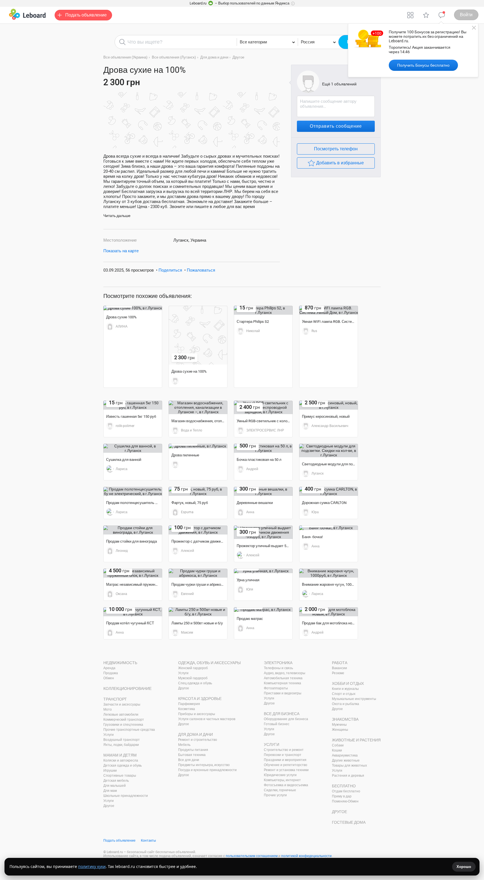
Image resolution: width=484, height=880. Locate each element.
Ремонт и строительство (197, 740)
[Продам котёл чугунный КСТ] (132, 611)
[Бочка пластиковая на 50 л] (263, 448)
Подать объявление (119, 840)
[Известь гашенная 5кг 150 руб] (132, 405)
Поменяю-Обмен (345, 801)
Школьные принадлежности (125, 796)
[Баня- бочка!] (328, 528)
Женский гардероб (193, 668)
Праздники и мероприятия (285, 760)
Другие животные (346, 760)
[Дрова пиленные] (198, 446)
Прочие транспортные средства (129, 730)
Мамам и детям (120, 755)
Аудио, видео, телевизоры (284, 673)
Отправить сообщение (336, 126)
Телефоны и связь (278, 668)
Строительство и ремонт (284, 750)
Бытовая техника (192, 755)
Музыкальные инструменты (354, 699)
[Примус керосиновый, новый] (328, 405)
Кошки (337, 750)
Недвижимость (120, 662)
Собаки (338, 745)
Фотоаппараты (276, 688)
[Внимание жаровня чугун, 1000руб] (328, 573)
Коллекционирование (127, 688)
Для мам (110, 791)
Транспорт (115, 699)
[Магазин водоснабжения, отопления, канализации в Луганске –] (198, 407)
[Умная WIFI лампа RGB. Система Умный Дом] (328, 310)
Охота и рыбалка (345, 704)
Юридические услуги (280, 775)
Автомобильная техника (283, 678)
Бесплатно (344, 786)
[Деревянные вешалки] (263, 491)
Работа (339, 662)
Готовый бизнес (276, 724)
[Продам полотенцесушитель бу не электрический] (132, 491)
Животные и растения (356, 740)
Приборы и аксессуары (196, 714)
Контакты (148, 840)
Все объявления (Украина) (125, 57)
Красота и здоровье (200, 698)
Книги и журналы (345, 689)
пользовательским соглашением (252, 856)
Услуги (108, 735)
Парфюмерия (189, 704)
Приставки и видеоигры (282, 693)
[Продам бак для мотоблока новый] (328, 611)
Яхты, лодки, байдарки (121, 745)
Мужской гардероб (193, 678)
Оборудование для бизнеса (286, 719)
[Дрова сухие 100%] (132, 308)
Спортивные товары (119, 776)
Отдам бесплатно (346, 791)
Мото (107, 709)
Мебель (184, 745)
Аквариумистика (345, 755)
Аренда (109, 668)
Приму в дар (342, 796)
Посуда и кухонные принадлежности (207, 770)
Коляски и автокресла (120, 760)
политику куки (92, 866)
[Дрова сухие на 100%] (198, 335)
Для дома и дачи (214, 57)
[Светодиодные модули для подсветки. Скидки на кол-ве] (328, 450)
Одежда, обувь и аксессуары (209, 662)
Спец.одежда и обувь (195, 683)
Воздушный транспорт (121, 740)
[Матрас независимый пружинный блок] (132, 573)
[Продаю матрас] (263, 609)
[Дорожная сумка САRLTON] (328, 491)
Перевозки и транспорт (282, 755)
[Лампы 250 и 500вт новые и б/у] (198, 611)
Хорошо (464, 867)
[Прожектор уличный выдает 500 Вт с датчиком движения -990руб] (263, 532)
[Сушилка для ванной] (132, 448)
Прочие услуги (275, 795)
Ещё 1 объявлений (339, 84)
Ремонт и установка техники (286, 770)
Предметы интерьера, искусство (204, 765)
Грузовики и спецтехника (123, 725)
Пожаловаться (201, 270)
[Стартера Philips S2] (263, 310)
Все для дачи (188, 760)
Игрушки (110, 770)
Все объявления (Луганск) (174, 57)
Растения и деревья (348, 776)
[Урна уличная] (263, 571)
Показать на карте (121, 250)
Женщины (340, 730)
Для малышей (114, 786)
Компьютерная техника (282, 683)
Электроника (278, 662)
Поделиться (170, 270)
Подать (86, 15)
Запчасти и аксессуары (121, 704)
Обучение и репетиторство (285, 765)
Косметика (186, 709)
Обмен (108, 678)
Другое (238, 57)
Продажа (110, 673)
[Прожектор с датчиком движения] (198, 530)
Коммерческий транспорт (123, 720)
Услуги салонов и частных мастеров (206, 719)
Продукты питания (193, 750)
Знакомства (345, 719)
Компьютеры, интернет (282, 780)
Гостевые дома (349, 822)
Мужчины (339, 725)
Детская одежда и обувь (122, 765)
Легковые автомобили (120, 714)
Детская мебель (116, 781)
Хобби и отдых (348, 683)
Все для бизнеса (281, 713)
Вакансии (339, 668)
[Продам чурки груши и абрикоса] (198, 573)
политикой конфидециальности (306, 856)
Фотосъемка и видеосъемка (286, 785)
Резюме (338, 673)
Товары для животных (349, 765)
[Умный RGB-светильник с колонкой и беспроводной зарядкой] (263, 407)
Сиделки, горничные (280, 790)
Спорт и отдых (343, 694)
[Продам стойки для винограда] (132, 530)
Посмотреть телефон (336, 148)
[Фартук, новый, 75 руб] (198, 491)
